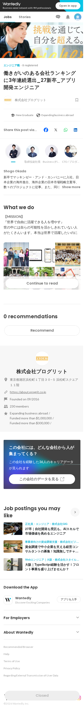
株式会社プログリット (42, 371)
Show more (71, 187)
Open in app (68, 6)
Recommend (42, 330)
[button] (44, 587)
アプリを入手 (69, 599)
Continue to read (42, 283)
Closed (42, 695)
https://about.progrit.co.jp (28, 392)
